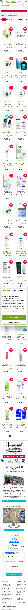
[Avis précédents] (2, 558)
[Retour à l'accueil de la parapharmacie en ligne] (13, 2)
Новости (19, 19)
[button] (22, 2)
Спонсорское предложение (6, 589)
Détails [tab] (14, 290)
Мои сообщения (6, 584)
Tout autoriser (14, 317)
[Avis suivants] (26, 558)
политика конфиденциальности (21, 601)
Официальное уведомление (20, 599)
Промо (11, 19)
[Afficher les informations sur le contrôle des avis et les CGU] (23, 546)
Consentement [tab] (6, 290)
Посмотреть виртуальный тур (14, 530)
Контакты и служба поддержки (21, 589)
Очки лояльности (6, 591)
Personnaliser (13, 322)
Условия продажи (21, 597)
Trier (21, 23)
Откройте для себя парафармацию (14, 501)
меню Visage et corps (14, 11)
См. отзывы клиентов (14, 574)
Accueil (2, 7)
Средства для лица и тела (11, 7)
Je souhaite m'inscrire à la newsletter (14, 456)
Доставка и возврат (21, 587)
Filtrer (8, 23)
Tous (4, 19)
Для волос (20, 7)
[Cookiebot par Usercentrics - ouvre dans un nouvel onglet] (19, 286)
